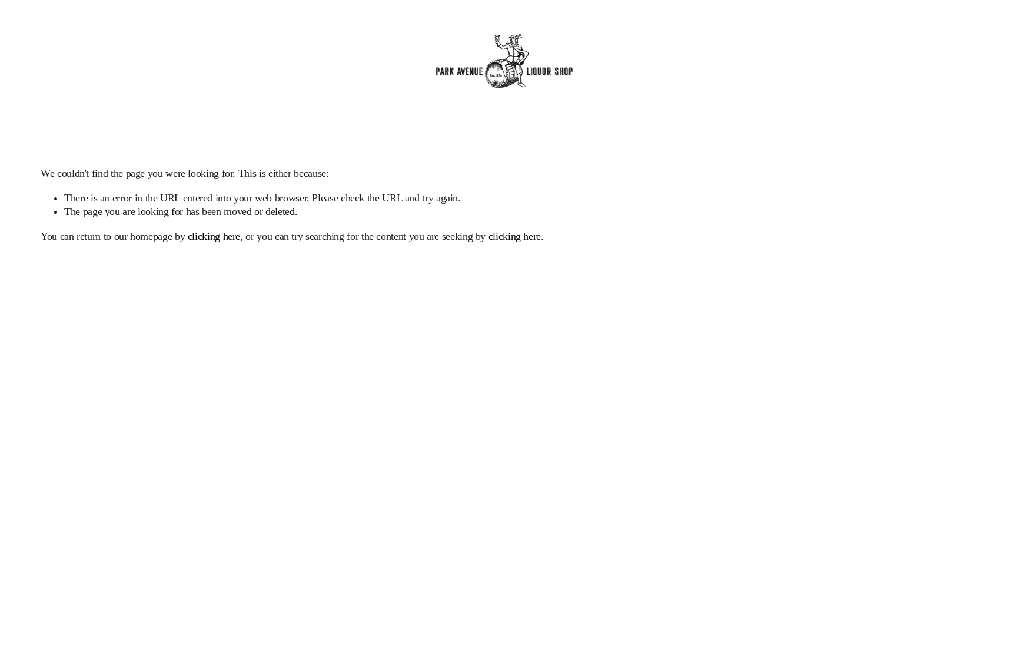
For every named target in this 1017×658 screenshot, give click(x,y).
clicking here (214, 236)
